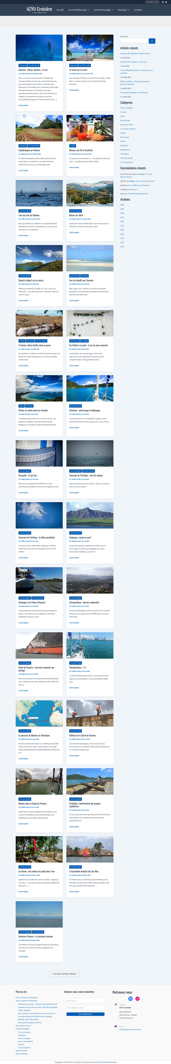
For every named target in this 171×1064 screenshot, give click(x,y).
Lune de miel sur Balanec (29, 215)
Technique (124, 154)
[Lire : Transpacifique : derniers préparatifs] (89, 580)
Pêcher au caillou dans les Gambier (33, 410)
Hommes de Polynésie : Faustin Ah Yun (135, 53)
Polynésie (22, 65)
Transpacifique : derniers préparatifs (84, 602)
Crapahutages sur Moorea (29, 150)
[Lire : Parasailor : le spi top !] (39, 453)
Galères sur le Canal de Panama (82, 735)
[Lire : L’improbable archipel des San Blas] (89, 849)
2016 (122, 246)
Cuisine (72, 146)
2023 (122, 217)
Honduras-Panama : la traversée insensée (35, 936)
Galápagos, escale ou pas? (80, 537)
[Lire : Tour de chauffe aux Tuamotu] (89, 258)
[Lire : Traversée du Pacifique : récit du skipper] (89, 453)
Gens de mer (74, 276)
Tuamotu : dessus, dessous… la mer (33, 69)
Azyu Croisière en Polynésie (26, 1000)
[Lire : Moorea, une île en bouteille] (89, 128)
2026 (122, 205)
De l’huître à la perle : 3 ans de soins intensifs (88, 345)
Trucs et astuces (126, 162)
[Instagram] (166, 2)
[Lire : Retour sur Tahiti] (89, 193)
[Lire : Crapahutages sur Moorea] (39, 128)
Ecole (122, 116)
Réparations (125, 149)
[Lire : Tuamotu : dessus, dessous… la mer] (39, 47)
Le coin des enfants (127, 129)
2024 (122, 213)
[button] (152, 2)
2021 (122, 225)
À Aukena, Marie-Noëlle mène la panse (34, 345)
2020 (122, 230)
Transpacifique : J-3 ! (77, 667)
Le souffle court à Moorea (139, 185)
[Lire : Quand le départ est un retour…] (39, 258)
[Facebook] (163, 2)
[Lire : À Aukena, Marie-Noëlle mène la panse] (39, 323)
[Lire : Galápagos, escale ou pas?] (89, 515)
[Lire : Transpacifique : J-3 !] (89, 645)
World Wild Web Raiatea (107, 1062)
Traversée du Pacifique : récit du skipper (86, 475)
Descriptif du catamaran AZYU (29, 1022)
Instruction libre (126, 124)
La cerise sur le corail (78, 69)
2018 (122, 238)
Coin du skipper (24, 471)
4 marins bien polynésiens (138, 193)
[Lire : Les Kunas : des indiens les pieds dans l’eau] (39, 849)
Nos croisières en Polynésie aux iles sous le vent (36, 1013)
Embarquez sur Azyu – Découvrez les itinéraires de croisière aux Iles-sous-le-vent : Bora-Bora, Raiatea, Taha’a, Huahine (38, 1007)
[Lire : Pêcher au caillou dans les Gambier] (39, 388)
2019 (122, 234)
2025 (122, 209)
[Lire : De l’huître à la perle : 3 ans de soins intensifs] (89, 323)
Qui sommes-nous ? (23, 1025)
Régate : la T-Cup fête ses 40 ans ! (142, 181)
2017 (122, 242)
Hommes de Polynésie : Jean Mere (133, 62)
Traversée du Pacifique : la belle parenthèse (36, 537)
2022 (122, 221)
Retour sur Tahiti (76, 215)
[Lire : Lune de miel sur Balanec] (39, 193)
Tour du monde (33, 65)
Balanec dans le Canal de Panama (32, 803)
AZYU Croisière (39, 8)
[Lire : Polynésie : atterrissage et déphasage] (89, 388)
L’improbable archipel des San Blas (83, 871)
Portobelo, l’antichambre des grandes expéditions (85, 805)
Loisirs (123, 133)
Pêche (21, 406)
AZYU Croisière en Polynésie (27, 997)
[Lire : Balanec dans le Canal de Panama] (39, 781)
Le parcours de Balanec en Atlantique (34, 735)
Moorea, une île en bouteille (81, 150)
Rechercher (124, 36)
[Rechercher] (152, 41)
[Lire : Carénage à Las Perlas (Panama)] (39, 580)
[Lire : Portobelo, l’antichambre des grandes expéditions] (89, 781)
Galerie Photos (21, 1050)
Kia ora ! (134, 189)
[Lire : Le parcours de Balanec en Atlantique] (39, 713)
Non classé (124, 137)
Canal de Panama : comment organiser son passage (36, 669)
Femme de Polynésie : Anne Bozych (134, 92)
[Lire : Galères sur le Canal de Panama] (89, 713)
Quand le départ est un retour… (31, 280)
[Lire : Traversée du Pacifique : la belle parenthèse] (39, 515)
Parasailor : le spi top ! (27, 475)
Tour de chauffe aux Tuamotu (81, 280)
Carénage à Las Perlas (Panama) (31, 602)
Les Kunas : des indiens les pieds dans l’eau (36, 871)
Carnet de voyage (22, 1028)
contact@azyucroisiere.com (130, 1029)
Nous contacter (22, 1053)
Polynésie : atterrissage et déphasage (84, 410)
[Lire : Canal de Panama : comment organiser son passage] (39, 645)
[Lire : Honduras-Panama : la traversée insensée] (39, 914)
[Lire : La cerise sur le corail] (89, 47)
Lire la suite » (23, 105)
